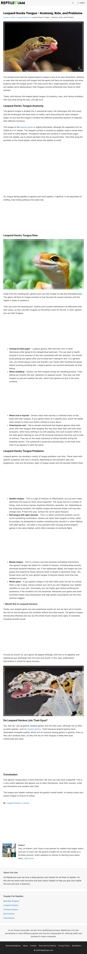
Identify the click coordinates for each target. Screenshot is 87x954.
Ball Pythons (9, 914)
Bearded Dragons (11, 901)
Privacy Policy (64, 946)
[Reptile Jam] (13, 3)
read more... (29, 858)
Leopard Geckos (23, 17)
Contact (33, 946)
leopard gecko (26, 127)
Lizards (12, 17)
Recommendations (13, 946)
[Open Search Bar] (73, 3)
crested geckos (34, 729)
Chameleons (9, 918)
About (25, 946)
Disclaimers (76, 946)
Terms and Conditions (47, 946)
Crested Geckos (10, 909)
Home (5, 17)
